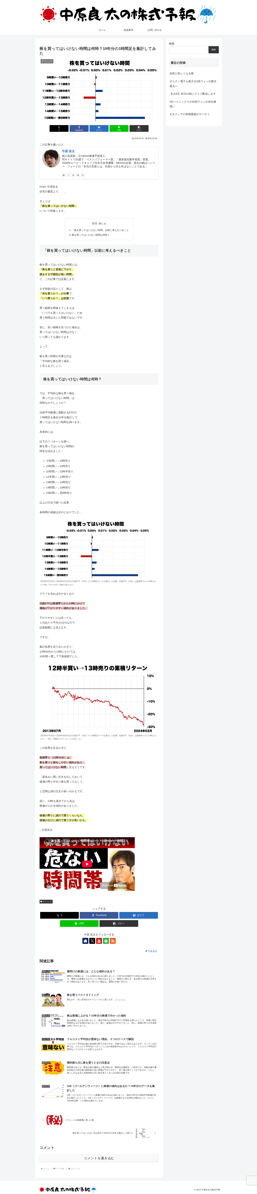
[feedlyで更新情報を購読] (78, 175)
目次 (94, 223)
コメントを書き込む (99, 1158)
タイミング (47, 901)
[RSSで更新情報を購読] (83, 175)
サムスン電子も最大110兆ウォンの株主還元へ (193, 84)
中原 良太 (68, 151)
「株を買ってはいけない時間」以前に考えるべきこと (100, 230)
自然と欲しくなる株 (182, 73)
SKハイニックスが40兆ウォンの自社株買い (193, 104)
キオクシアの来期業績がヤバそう (190, 114)
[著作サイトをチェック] (64, 175)
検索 (171, 43)
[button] (139, 128)
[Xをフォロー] (68, 175)
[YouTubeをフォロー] (73, 175)
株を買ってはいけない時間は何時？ (91, 234)
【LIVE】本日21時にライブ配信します (193, 93)
